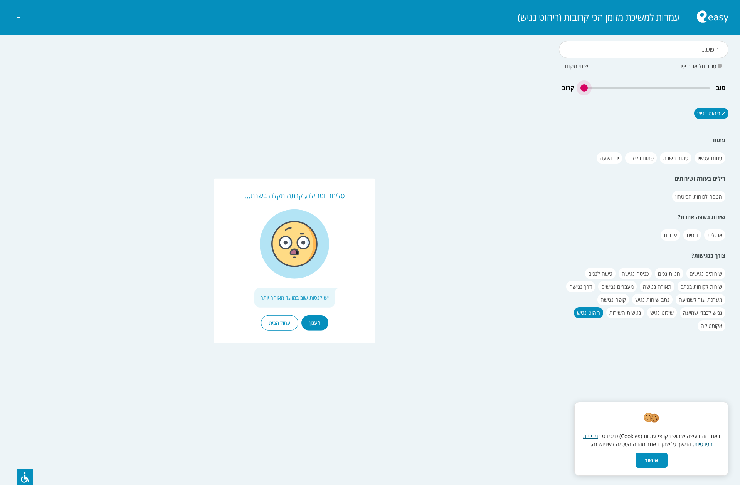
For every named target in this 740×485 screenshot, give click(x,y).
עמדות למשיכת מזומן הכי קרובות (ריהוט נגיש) (599, 17)
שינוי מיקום (576, 66)
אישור (651, 460)
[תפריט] (16, 17)
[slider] (645, 88)
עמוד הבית (279, 322)
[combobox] (643, 49)
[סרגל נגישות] (25, 477)
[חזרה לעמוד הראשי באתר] (712, 17)
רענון (314, 322)
